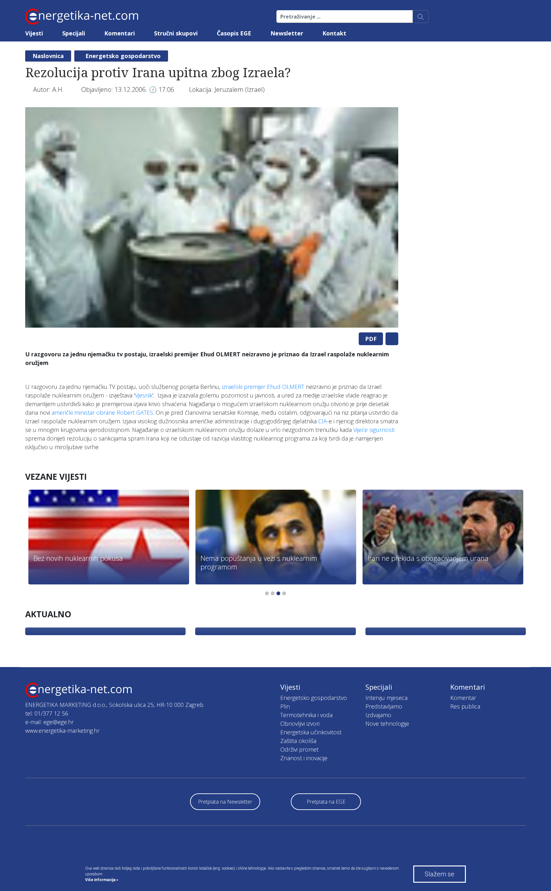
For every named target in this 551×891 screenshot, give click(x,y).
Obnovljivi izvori (300, 723)
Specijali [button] (73, 33)
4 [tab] (284, 593)
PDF (371, 339)
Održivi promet (299, 749)
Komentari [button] (119, 33)
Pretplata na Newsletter (225, 801)
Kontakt (334, 33)
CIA (322, 421)
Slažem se (439, 874)
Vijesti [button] (34, 33)
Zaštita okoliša (298, 741)
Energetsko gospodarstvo (123, 56)
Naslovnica (48, 56)
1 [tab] (267, 593)
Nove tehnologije (387, 723)
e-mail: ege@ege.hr (49, 722)
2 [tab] (273, 593)
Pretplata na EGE (326, 801)
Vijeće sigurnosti (373, 430)
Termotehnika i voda (306, 715)
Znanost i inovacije (303, 758)
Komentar (463, 698)
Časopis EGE (234, 33)
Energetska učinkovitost (311, 732)
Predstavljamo (383, 706)
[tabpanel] (211, 217)
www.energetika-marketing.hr (62, 730)
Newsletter (286, 33)
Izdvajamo (378, 715)
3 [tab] (278, 593)
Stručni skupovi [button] (176, 33)
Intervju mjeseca (386, 698)
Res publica (465, 706)
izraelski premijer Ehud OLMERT (263, 386)
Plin (285, 706)
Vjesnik (143, 395)
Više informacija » (101, 880)
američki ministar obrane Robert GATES (102, 412)
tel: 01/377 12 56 (46, 713)
